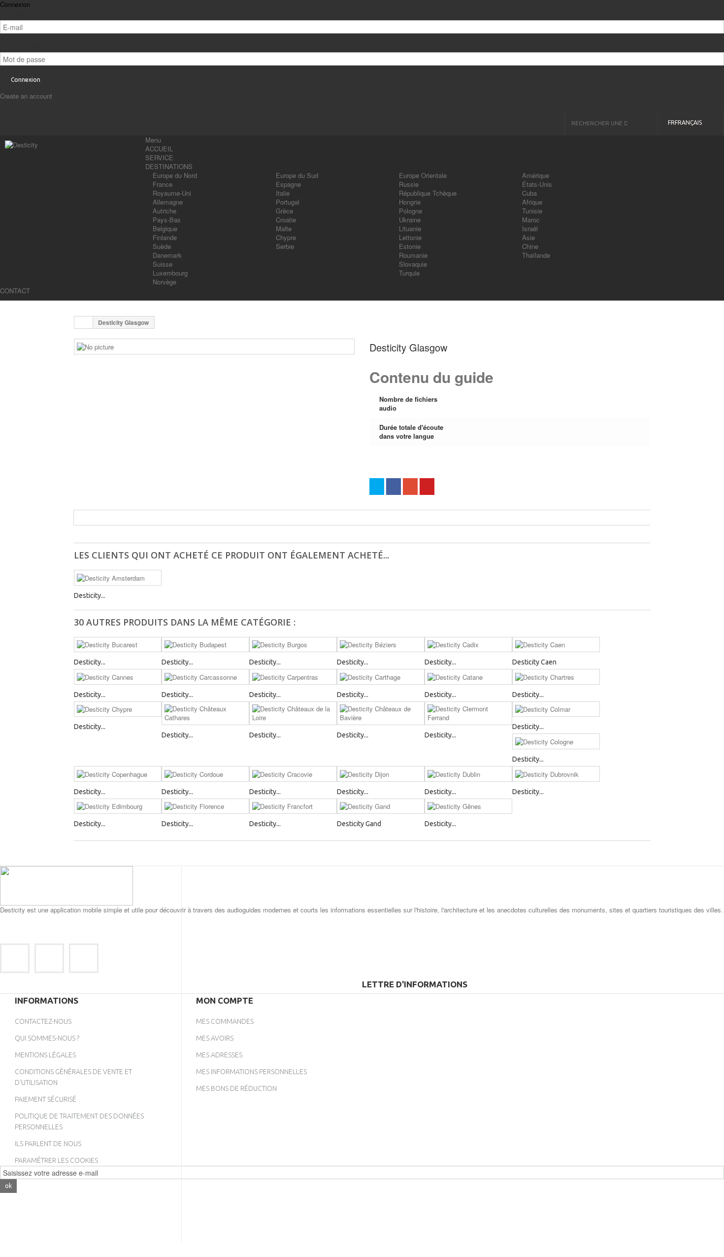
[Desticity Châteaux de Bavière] (381, 713)
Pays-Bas (167, 219)
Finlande (165, 237)
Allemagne (168, 202)
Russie (409, 184)
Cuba (529, 193)
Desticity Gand (359, 824)
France (162, 184)
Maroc (531, 219)
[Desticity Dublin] (468, 774)
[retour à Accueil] (83, 322)
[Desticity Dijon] (381, 774)
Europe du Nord (175, 175)
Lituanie (410, 228)
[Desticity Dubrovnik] (556, 774)
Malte (284, 228)
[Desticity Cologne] (556, 741)
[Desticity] (71, 160)
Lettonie (410, 237)
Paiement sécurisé (45, 1099)
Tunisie (532, 210)
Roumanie (413, 255)
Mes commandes (225, 1021)
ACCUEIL (159, 148)
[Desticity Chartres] (556, 677)
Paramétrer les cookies (56, 1160)
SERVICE (159, 157)
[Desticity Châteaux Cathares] (205, 713)
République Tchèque (428, 193)
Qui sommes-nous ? (47, 1038)
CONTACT (15, 290)
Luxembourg (170, 273)
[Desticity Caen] (556, 645)
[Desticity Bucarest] (118, 645)
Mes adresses (219, 1055)
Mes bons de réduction (236, 1088)
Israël (530, 228)
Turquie (409, 273)
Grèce (284, 210)
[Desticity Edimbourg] (118, 806)
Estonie (410, 246)
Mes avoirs (214, 1038)
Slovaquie (413, 264)
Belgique (165, 228)
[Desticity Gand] (381, 806)
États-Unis (537, 184)
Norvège (164, 281)
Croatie (286, 219)
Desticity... (89, 595)
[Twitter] (49, 958)
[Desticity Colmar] (556, 709)
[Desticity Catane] (468, 677)
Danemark (167, 255)
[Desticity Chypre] (118, 709)
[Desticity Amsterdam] (118, 578)
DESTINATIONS (169, 166)
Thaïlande (536, 255)
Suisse (162, 264)
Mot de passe (20, 45)
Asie (528, 237)
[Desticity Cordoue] (205, 774)
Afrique (532, 202)
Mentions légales (45, 1055)
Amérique (535, 175)
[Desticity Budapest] (205, 645)
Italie (283, 193)
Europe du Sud (297, 175)
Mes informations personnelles (251, 1072)
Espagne (288, 184)
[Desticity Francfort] (293, 806)
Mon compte (224, 1000)
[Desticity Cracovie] (293, 774)
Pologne (410, 210)
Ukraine (410, 219)
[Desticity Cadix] (468, 645)
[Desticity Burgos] (293, 645)
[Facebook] (15, 958)
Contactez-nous (43, 1021)
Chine (530, 246)
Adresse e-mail (22, 13)
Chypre (286, 237)
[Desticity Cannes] (118, 677)
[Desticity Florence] (205, 806)
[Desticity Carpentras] (293, 677)
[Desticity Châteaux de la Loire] (293, 713)
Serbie (285, 246)
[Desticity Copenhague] (118, 774)
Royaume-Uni (172, 193)
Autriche (164, 210)
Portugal (287, 202)
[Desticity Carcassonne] (205, 677)
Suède (162, 246)
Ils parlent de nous (48, 1144)
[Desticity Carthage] (381, 677)
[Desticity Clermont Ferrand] (468, 713)
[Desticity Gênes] (468, 806)
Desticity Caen (534, 662)
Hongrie (410, 202)
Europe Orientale (423, 175)
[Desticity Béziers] (381, 645)
